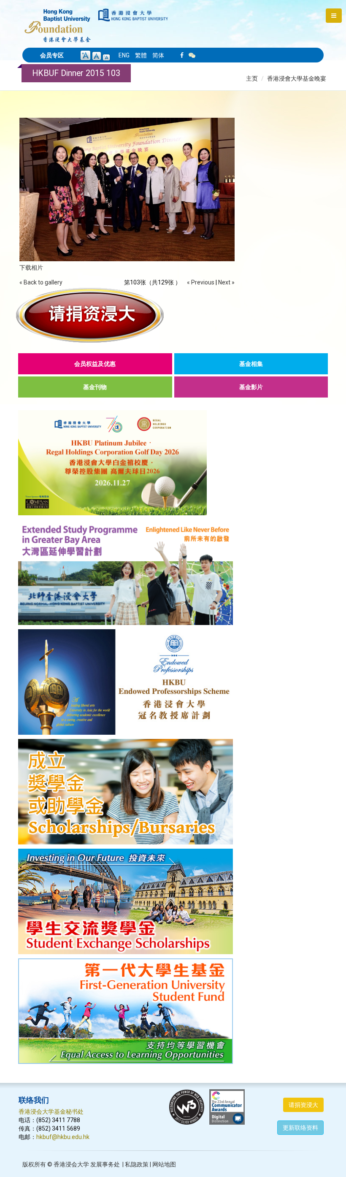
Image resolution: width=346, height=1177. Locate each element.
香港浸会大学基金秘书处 (51, 1111)
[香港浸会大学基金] (57, 21)
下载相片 (31, 267)
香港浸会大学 (71, 1164)
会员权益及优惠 (95, 363)
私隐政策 (137, 1164)
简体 (158, 55)
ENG (124, 55)
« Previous (200, 282)
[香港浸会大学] (133, 15)
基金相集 (251, 363)
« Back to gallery (40, 282)
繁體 (141, 55)
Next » (226, 282)
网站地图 (164, 1164)
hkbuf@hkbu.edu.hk (62, 1137)
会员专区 (52, 55)
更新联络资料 (300, 1127)
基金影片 (251, 387)
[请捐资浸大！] (173, 315)
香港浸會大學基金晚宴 (296, 78)
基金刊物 (95, 387)
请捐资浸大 (303, 1104)
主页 (252, 78)
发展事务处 (105, 1164)
